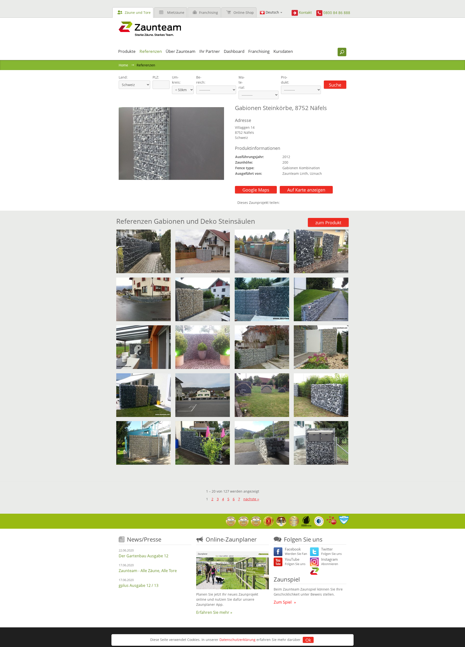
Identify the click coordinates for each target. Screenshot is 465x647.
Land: (123, 77)
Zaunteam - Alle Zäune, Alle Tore (148, 570)
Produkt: (285, 80)
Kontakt (305, 12)
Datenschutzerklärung (237, 639)
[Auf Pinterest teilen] (290, 202)
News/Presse (144, 539)
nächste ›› (251, 499)
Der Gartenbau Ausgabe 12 (143, 556)
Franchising (208, 12)
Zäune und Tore (138, 12)
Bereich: (200, 80)
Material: (242, 82)
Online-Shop (243, 12)
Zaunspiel (287, 579)
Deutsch (272, 12)
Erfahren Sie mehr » (214, 612)
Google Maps (255, 190)
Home (123, 65)
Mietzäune (175, 12)
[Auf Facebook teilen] (285, 202)
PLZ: (155, 77)
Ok (308, 640)
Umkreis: (175, 80)
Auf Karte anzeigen (306, 190)
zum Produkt (328, 222)
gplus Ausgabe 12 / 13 (138, 585)
